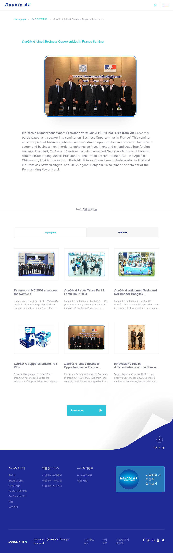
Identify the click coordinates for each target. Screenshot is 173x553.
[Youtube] (158, 540)
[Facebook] (143, 540)
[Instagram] (148, 540)
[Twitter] (163, 540)
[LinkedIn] (153, 540)
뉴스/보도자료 (39, 19)
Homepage (20, 19)
